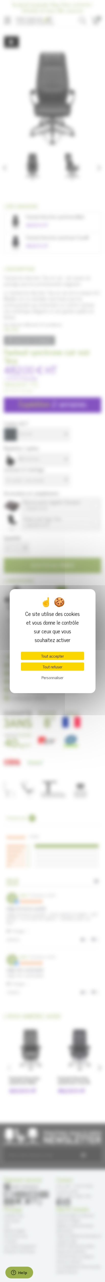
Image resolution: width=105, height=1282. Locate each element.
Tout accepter (52, 656)
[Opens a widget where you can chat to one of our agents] (19, 1273)
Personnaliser (52, 677)
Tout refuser (52, 666)
